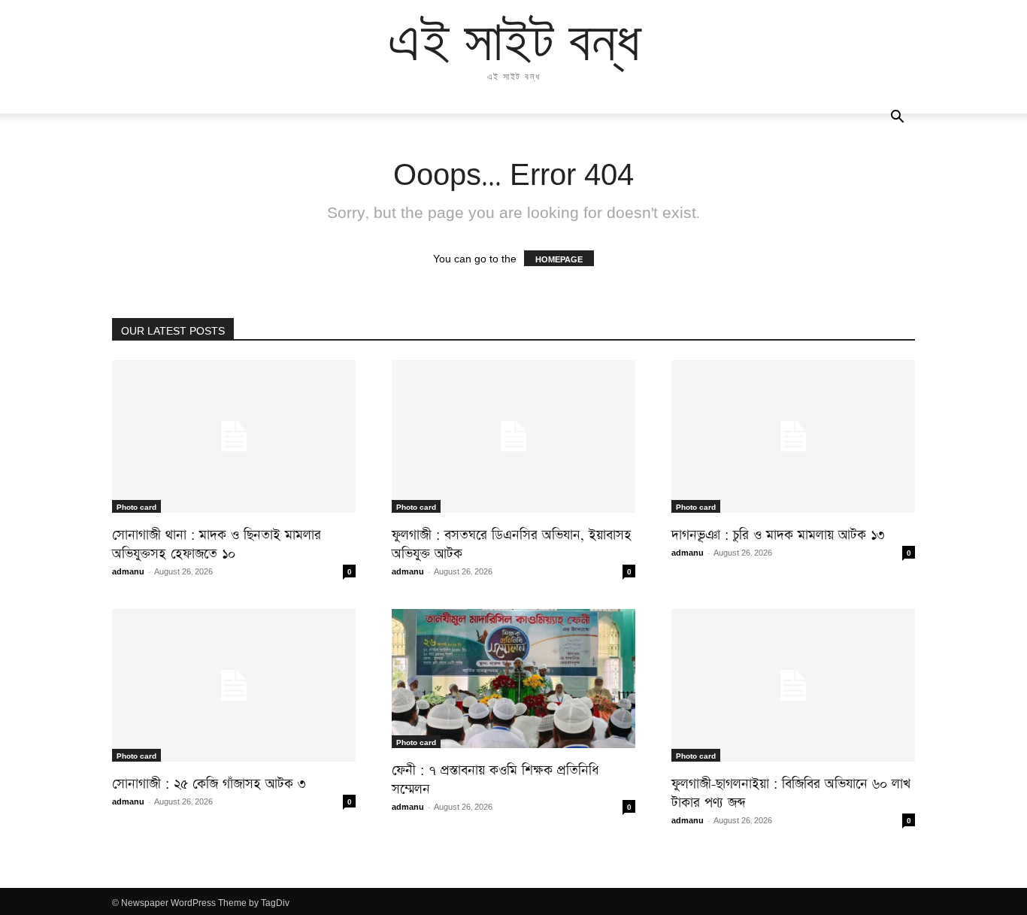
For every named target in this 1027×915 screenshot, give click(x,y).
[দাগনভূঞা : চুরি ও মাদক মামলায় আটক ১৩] (793, 436)
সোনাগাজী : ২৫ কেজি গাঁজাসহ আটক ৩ (208, 780)
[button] (897, 117)
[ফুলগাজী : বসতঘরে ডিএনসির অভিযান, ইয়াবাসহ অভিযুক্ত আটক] (513, 436)
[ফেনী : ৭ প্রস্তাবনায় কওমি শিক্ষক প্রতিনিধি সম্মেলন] (513, 678)
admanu (128, 570)
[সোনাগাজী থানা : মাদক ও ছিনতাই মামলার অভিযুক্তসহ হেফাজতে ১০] (234, 436)
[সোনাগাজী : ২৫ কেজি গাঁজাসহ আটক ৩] (234, 685)
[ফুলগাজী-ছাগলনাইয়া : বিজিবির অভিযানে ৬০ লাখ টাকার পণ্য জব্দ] (793, 685)
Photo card (136, 505)
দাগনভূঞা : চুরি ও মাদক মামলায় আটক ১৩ (777, 532)
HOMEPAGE (559, 258)
